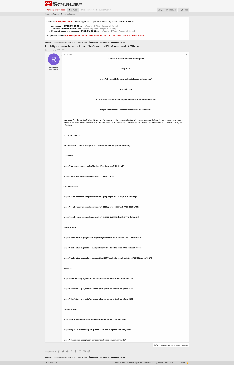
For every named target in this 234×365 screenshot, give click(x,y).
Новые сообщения (52, 14)
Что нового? (86, 10)
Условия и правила (134, 363)
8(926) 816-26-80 (71, 26)
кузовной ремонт (73, 35)
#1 (187, 54)
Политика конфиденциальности (156, 363)
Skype (114, 26)
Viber (98, 26)
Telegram (106, 26)
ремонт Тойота (137, 35)
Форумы (73, 10)
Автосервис (56, 26)
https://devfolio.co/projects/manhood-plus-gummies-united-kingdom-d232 (98, 299)
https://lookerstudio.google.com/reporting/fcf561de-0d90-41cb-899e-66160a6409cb (102, 247)
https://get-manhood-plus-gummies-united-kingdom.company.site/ (94, 319)
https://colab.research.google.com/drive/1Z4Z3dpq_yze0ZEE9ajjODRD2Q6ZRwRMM (101, 207)
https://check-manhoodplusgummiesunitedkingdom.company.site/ (94, 340)
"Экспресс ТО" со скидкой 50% (116, 35)
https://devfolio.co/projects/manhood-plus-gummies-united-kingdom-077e (98, 278)
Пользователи (102, 10)
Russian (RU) (52, 363)
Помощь (173, 363)
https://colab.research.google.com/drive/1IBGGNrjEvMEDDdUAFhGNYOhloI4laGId (101, 217)
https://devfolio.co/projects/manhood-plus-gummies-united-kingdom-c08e (98, 288)
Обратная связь (120, 363)
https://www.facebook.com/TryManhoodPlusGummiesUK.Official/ (126, 99)
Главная (182, 363)
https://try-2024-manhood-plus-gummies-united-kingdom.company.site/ (97, 329)
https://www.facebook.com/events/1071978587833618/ (125, 109)
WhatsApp (89, 26)
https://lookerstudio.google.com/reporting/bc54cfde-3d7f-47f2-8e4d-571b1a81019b (102, 237)
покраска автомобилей (92, 35)
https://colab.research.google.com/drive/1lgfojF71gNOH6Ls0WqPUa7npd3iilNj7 (100, 196)
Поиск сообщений (68, 14)
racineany (50, 50)
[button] (93, 10)
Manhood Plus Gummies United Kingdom (126, 58)
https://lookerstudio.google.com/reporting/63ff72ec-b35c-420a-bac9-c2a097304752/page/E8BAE (107, 258)
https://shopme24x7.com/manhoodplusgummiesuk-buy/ (105, 145)
